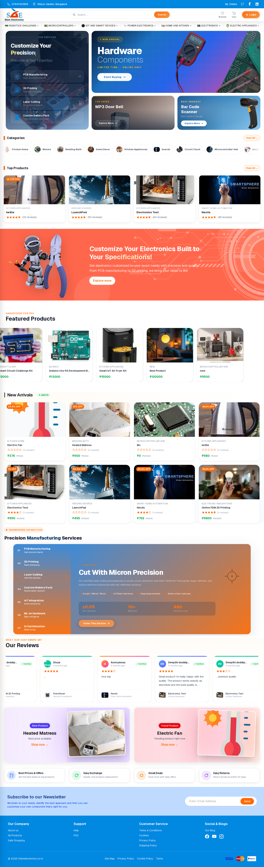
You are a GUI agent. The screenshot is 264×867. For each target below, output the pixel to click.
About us (13, 830)
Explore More (106, 123)
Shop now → (39, 744)
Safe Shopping (16, 840)
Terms (159, 858)
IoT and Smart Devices (100, 25)
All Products (15, 835)
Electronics (209, 25)
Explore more (102, 281)
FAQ (76, 835)
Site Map (110, 858)
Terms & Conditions (150, 830)
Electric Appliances (243, 25)
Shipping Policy (148, 845)
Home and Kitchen (177, 25)
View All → (252, 137)
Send (247, 801)
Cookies (144, 835)
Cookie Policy (145, 858)
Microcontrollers (60, 25)
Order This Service (99, 623)
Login (252, 14)
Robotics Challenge (22, 25)
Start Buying (112, 77)
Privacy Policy (147, 840)
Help (76, 830)
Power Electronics (141, 25)
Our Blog (210, 830)
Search (162, 14)
